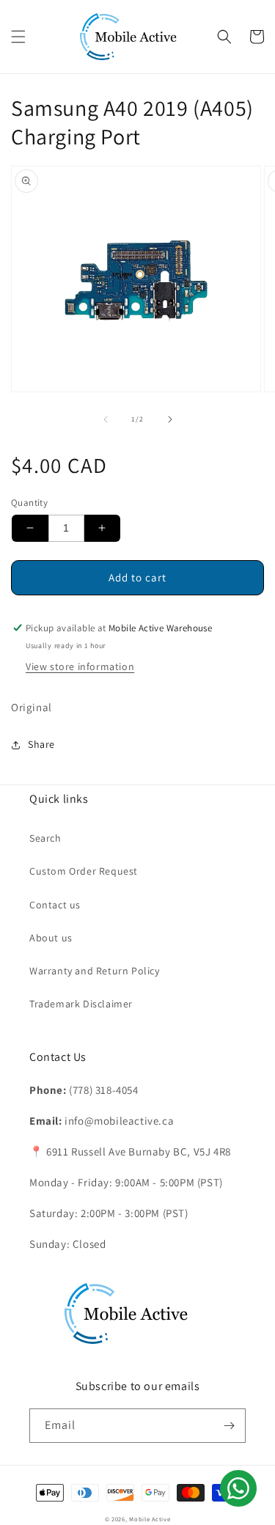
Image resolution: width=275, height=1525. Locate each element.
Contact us (55, 904)
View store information (80, 666)
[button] (18, 37)
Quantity (29, 502)
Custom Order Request (83, 871)
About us (51, 937)
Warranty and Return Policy (94, 970)
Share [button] (41, 744)
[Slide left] (105, 419)
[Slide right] (170, 419)
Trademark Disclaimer (81, 1003)
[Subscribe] (229, 1425)
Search (45, 838)
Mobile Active (149, 1519)
